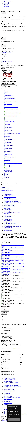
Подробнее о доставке (6, 61)
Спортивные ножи (9, 118)
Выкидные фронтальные (10, 115)
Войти (2, 52)
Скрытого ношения (9, 139)
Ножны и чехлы (8, 151)
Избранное (3, 313)
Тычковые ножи (8, 127)
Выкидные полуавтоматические (12, 112)
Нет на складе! (4, 310)
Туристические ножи (9, 98)
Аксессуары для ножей (10, 157)
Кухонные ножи (8, 148)
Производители (8, 170)
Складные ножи (8, 104)
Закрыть (3, 13)
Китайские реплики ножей (11, 107)
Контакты (6, 6)
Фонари (6, 168)
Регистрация (7, 52)
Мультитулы (7, 160)
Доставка (6, 3)
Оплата (6, 4)
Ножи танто (7, 136)
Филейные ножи (8, 145)
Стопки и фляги (8, 166)
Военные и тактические (10, 101)
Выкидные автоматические (11, 110)
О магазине (7, 175)
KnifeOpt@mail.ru (6, 420)
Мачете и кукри (8, 130)
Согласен (14, 419)
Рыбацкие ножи (8, 142)
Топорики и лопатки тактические (13, 163)
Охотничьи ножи (8, 95)
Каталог (6, 92)
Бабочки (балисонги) (9, 121)
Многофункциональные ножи (12, 133)
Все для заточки (8, 154)
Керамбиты (7, 124)
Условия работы (8, 2)
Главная (6, 90)
